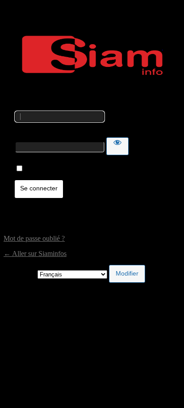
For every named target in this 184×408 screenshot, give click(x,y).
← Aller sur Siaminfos (35, 253)
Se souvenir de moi (52, 169)
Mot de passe (33, 133)
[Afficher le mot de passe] (117, 146)
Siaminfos (92, 55)
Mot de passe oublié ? (34, 238)
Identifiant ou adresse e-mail (54, 107)
